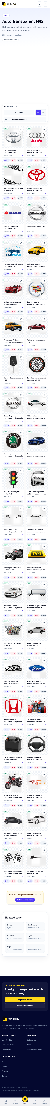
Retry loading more (25, 900)
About (4, 1061)
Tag (6, 15)
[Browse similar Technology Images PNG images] (21, 736)
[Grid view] (38, 112)
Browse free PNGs (25, 1006)
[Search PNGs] (39, 4)
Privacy (5, 1071)
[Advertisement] (25, 73)
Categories (31, 1040)
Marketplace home (34, 1050)
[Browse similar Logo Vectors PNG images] (21, 205)
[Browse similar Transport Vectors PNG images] (21, 129)
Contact (5, 1066)
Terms (4, 1076)
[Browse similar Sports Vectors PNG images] (21, 167)
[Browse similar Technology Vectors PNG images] (21, 622)
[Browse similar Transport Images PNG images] (21, 319)
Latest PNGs (7, 1040)
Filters (20, 112)
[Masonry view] (43, 112)
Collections (6, 1050)
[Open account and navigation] (45, 4)
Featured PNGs (8, 1045)
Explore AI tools (25, 1000)
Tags (29, 1045)
